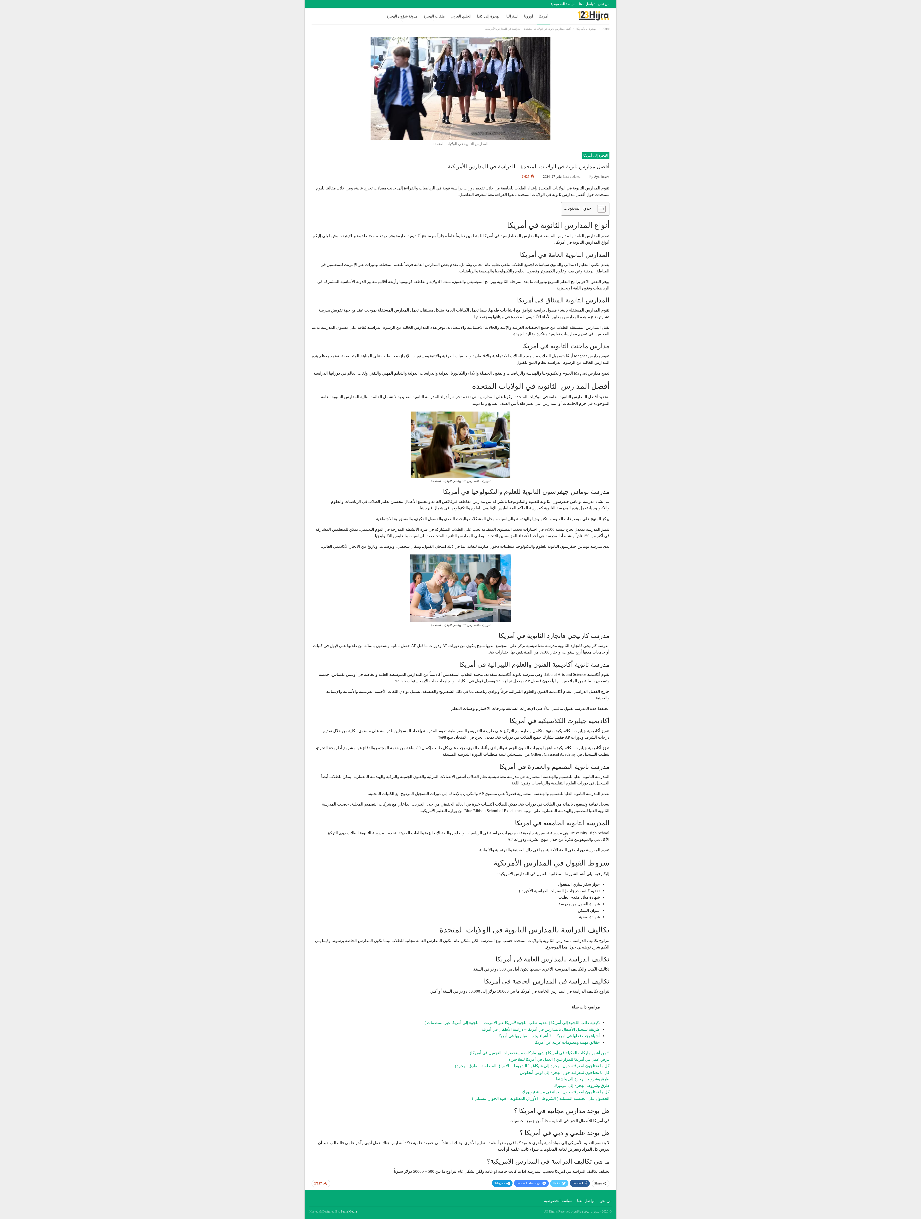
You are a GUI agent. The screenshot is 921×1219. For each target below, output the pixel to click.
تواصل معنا (587, 4)
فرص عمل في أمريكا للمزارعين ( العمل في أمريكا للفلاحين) (559, 1059)
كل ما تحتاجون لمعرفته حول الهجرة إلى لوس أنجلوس (564, 1072)
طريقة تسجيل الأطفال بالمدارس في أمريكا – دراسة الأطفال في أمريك (540, 1029)
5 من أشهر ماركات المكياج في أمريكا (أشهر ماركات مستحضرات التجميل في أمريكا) (539, 1053)
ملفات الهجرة (434, 16)
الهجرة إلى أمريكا (595, 155)
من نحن (603, 4)
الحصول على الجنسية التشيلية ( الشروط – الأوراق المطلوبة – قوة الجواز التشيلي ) (540, 1098)
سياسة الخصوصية (562, 4)
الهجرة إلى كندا (489, 16)
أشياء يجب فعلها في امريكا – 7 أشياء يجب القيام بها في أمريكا (548, 1036)
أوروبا (528, 16)
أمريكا (543, 16)
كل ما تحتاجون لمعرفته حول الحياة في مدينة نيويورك (565, 1092)
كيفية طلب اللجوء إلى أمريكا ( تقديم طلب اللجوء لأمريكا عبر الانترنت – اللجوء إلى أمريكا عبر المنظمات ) (512, 1022)
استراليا (512, 16)
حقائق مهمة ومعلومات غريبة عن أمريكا (567, 1042)
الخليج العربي (461, 16)
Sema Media (349, 1211)
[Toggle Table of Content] (599, 209)
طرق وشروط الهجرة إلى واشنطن (581, 1079)
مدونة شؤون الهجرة (402, 16)
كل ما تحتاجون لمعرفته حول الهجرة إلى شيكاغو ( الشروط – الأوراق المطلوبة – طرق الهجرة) (532, 1066)
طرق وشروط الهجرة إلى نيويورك (581, 1085)
